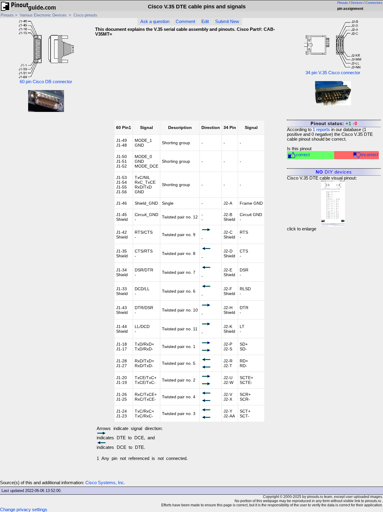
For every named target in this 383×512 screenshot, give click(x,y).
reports (321, 129)
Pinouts (342, 2)
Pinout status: (334, 123)
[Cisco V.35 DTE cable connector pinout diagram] (333, 202)
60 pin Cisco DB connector (46, 81)
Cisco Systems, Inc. (105, 482)
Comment (185, 21)
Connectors (373, 2)
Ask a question (154, 21)
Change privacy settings (23, 509)
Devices (357, 2)
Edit (205, 21)
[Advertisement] (235, 80)
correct (303, 154)
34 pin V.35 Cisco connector (333, 72)
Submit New (227, 21)
